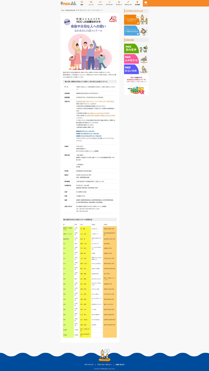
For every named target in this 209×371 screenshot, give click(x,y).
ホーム (62, 10)
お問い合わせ (120, 364)
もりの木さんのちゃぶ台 (70, 10)
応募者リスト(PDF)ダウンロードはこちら (87, 134)
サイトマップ (89, 364)
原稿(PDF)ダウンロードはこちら (85, 131)
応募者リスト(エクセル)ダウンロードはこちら (88, 136)
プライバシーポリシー (104, 364)
